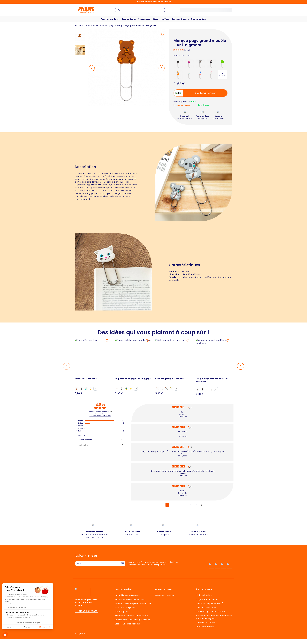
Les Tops (165, 19)
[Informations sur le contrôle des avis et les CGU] (111, 412)
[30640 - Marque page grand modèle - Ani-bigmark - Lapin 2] (211, 74)
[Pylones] (86, 9)
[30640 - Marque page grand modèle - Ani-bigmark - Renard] (178, 74)
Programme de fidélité (207, 599)
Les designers (121, 611)
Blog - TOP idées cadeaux (127, 623)
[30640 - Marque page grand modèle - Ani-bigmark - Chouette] (189, 63)
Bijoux (155, 19)
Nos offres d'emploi (164, 595)
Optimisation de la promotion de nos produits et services (26, 615)
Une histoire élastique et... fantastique (133, 603)
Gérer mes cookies (205, 626)
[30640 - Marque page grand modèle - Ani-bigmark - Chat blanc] (189, 74)
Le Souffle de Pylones (125, 607)
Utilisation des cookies (206, 622)
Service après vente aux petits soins (132, 619)
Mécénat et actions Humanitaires (131, 615)
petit (99, 184)
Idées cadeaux (128, 19)
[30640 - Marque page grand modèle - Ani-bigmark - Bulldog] (211, 63)
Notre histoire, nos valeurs (127, 595)
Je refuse (10, 627)
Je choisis (27, 627)
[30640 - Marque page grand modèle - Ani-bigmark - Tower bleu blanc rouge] (200, 74)
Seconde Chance (180, 19)
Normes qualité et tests (207, 607)
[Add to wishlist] (163, 34)
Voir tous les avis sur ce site (100, 416)
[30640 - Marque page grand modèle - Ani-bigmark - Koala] (200, 63)
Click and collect (204, 595)
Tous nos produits (109, 19)
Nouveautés (144, 19)
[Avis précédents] (163, 505)
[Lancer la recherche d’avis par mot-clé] (123, 445)
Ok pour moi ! (44, 627)
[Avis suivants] (202, 505)
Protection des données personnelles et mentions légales (214, 617)
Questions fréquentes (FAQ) (209, 603)
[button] (5, 635)
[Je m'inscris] (122, 563)
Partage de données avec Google (18, 617)
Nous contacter (88, 611)
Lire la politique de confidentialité (16, 607)
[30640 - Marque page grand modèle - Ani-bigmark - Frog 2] (222, 63)
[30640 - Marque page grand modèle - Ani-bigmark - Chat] (178, 63)
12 (197, 505)
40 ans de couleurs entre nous (130, 599)
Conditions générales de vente (210, 611)
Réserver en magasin (182, 105)
